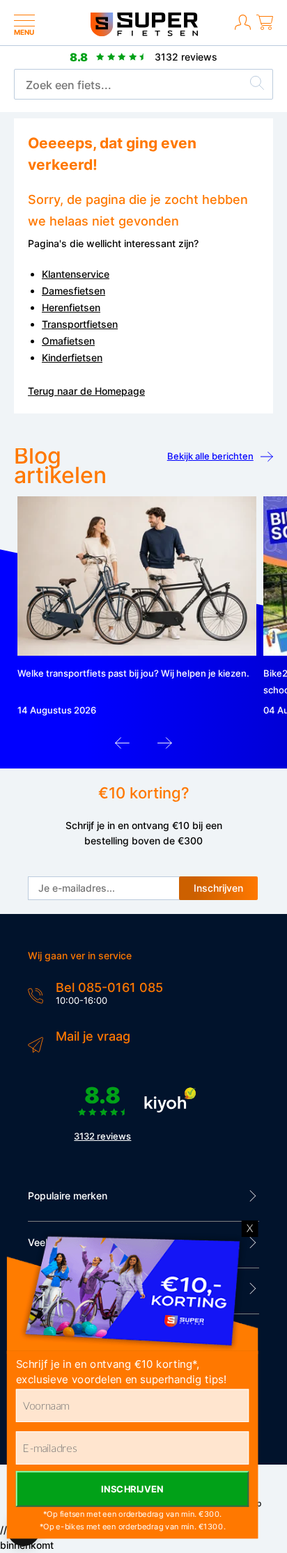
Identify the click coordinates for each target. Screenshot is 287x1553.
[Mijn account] (243, 28)
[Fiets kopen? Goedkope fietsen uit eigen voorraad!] (144, 33)
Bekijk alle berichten (210, 456)
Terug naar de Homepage (86, 391)
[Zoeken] (257, 84)
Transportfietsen (80, 324)
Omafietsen (68, 341)
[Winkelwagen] (264, 28)
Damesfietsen (73, 291)
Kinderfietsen (72, 357)
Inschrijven (218, 888)
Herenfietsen (71, 307)
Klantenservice (75, 274)
